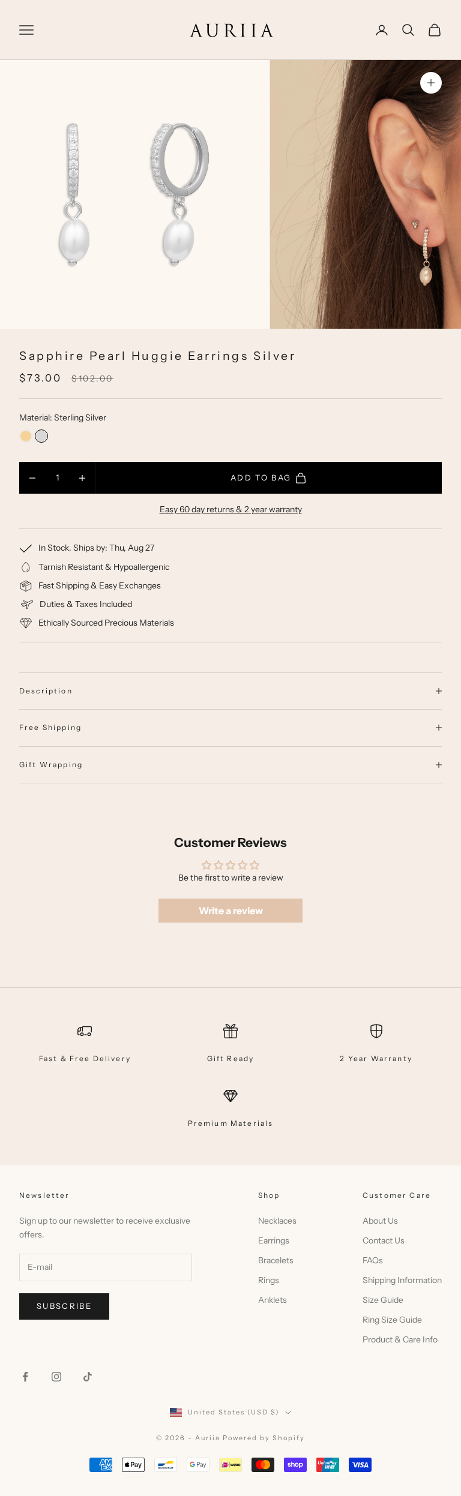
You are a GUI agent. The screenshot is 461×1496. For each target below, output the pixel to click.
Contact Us (384, 1240)
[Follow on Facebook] (25, 1377)
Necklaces (277, 1220)
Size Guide (383, 1299)
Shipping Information (402, 1280)
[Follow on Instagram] (56, 1377)
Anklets (272, 1299)
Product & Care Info (400, 1339)
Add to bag (260, 477)
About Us (380, 1220)
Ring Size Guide (392, 1319)
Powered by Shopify (264, 1438)
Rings (268, 1280)
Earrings (273, 1240)
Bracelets (276, 1260)
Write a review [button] (231, 911)
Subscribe (64, 1306)
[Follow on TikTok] (88, 1377)
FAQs (373, 1260)
